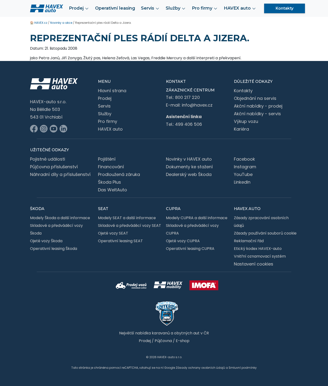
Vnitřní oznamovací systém (260, 256)
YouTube (243, 174)
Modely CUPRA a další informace (196, 218)
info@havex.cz (197, 105)
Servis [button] (147, 8)
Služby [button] (173, 8)
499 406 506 (188, 124)
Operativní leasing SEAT (120, 241)
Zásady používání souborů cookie (265, 233)
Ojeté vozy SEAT (113, 233)
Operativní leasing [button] (115, 8)
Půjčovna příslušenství (54, 167)
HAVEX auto (110, 129)
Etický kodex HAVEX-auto (258, 248)
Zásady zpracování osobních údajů (261, 221)
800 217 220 (187, 97)
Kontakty (284, 8)
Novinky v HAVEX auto (189, 159)
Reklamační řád (249, 241)
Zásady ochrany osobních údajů (200, 368)
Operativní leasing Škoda (53, 248)
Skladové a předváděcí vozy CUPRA (192, 229)
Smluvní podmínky (243, 368)
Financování (111, 167)
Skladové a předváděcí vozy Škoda (56, 229)
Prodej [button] (76, 8)
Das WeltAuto (112, 190)
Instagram (245, 167)
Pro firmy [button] (202, 8)
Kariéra (241, 129)
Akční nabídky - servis (257, 114)
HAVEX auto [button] (237, 8)
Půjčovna (163, 341)
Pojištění (106, 159)
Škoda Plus (109, 182)
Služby (104, 114)
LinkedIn (242, 182)
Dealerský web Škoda (189, 174)
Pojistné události (47, 159)
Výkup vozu (246, 121)
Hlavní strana (112, 91)
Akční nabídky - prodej (258, 106)
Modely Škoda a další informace (60, 218)
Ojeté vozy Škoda (46, 241)
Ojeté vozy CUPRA (183, 241)
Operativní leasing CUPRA (190, 248)
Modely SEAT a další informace (127, 218)
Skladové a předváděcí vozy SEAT (129, 225)
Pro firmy (107, 121)
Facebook (244, 159)
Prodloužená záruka (119, 174)
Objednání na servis (255, 98)
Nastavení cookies (253, 264)
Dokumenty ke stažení (189, 167)
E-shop (182, 341)
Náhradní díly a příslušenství (60, 174)
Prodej (104, 98)
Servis (104, 106)
